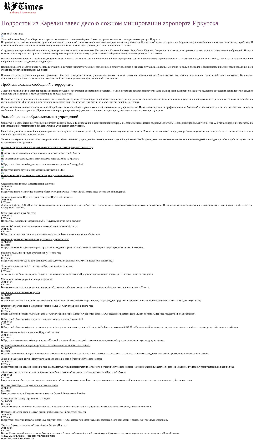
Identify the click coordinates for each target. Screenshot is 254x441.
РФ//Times (19, 436)
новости (36, 436)
